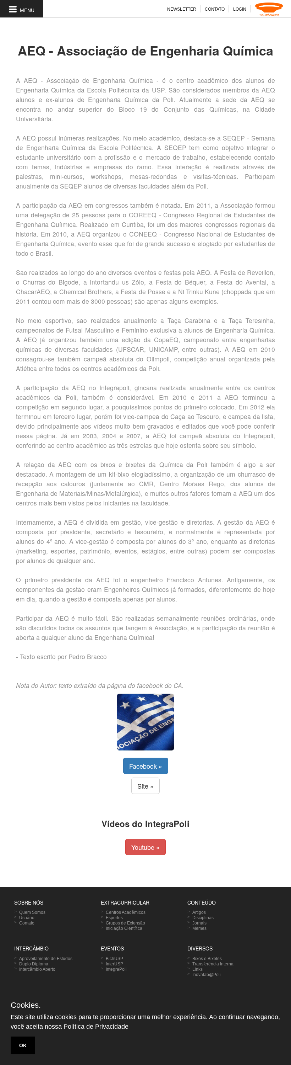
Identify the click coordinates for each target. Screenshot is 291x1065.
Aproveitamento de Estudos (45, 959)
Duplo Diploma (33, 964)
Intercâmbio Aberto (37, 969)
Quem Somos (32, 912)
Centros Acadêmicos (126, 912)
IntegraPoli (116, 969)
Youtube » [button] (145, 847)
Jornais (199, 923)
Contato (26, 923)
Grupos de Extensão (125, 923)
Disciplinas (203, 918)
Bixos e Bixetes (207, 959)
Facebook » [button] (145, 765)
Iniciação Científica (124, 928)
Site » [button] (145, 785)
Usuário (26, 918)
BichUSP (114, 959)
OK (23, 1045)
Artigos (199, 912)
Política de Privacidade (96, 1026)
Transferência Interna (213, 964)
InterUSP (114, 964)
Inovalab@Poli (206, 975)
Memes (199, 928)
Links (197, 969)
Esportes (114, 918)
